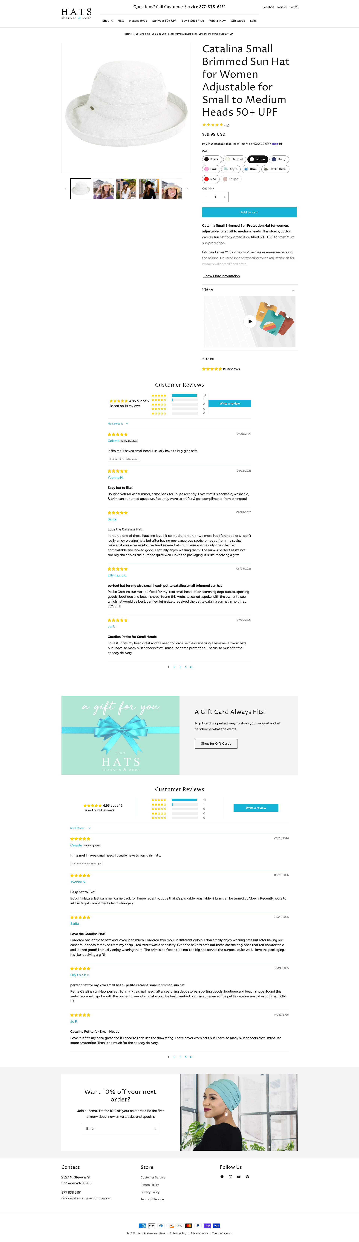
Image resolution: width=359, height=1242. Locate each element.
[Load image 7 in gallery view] (171, 189)
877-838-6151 (212, 7)
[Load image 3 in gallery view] (126, 189)
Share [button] (210, 358)
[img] (118, 434)
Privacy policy (199, 1233)
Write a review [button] (230, 403)
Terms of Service (152, 1199)
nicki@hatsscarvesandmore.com (86, 1198)
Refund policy (178, 1233)
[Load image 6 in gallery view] (149, 189)
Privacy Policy (150, 1192)
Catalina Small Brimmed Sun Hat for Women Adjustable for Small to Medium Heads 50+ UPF (185, 33)
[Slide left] (65, 189)
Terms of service (222, 1233)
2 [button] (174, 667)
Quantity (208, 188)
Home (128, 33)
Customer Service (153, 1177)
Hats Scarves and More (151, 1233)
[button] (107, 20)
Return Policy (150, 1185)
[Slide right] (187, 189)
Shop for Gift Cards (216, 743)
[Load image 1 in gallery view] (80, 189)
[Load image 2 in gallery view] (103, 189)
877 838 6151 (71, 1192)
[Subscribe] (154, 1129)
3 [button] (180, 667)
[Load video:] (249, 321)
